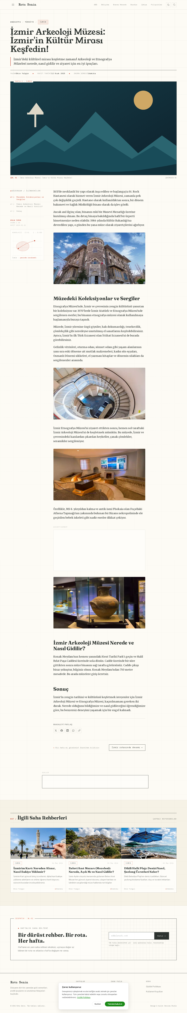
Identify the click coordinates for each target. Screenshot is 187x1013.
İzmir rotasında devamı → (127, 747)
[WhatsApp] (73, 730)
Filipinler (156, 5)
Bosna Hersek (120, 5)
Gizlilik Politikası (153, 986)
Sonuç (16, 211)
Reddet (98, 1004)
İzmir (43, 22)
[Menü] (13, 4)
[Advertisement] (99, 550)
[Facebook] (61, 730)
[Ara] (174, 4)
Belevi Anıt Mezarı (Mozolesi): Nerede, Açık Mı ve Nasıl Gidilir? (91, 869)
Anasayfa (15, 22)
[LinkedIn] (67, 730)
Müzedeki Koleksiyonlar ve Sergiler (27, 198)
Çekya (144, 5)
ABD (95, 5)
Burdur (134, 5)
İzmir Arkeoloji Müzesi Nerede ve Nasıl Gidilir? (26, 205)
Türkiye (29, 22)
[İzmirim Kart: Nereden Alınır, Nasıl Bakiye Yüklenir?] (38, 843)
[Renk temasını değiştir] (168, 5)
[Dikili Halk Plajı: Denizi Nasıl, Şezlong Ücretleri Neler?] (148, 843)
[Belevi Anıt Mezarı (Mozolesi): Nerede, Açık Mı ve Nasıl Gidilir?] (93, 843)
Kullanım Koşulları (154, 991)
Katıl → (161, 936)
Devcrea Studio (170, 1006)
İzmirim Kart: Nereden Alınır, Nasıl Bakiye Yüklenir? (34, 869)
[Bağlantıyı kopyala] (79, 730)
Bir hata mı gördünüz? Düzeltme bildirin (76, 747)
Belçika (105, 5)
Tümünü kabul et (115, 1004)
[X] (55, 730)
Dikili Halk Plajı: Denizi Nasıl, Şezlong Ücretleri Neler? (144, 869)
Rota (27, 5)
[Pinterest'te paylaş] (141, 236)
